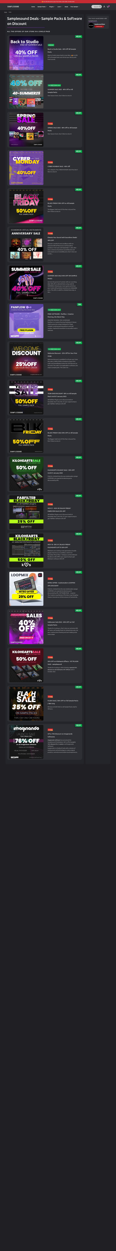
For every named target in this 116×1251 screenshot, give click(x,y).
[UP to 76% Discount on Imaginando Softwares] (26, 742)
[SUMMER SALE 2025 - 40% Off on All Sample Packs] (26, 91)
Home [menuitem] (33, 6)
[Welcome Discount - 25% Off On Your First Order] (26, 359)
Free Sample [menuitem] (74, 6)
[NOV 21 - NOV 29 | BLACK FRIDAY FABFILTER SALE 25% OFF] (26, 512)
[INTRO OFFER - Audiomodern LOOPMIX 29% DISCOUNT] (26, 589)
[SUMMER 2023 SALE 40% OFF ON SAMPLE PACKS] (26, 283)
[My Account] (104, 6)
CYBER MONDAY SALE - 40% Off (59, 166)
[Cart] (107, 6)
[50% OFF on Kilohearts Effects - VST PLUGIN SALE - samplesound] (26, 665)
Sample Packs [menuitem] (42, 6)
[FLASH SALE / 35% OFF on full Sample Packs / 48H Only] (26, 704)
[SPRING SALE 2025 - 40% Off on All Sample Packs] (26, 130)
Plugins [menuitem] (51, 6)
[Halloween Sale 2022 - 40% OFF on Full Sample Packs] (26, 627)
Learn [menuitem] (59, 6)
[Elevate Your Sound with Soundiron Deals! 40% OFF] (26, 244)
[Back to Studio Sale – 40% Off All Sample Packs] (26, 53)
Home (5, 12)
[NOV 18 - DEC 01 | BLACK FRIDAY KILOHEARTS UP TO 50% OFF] (26, 550)
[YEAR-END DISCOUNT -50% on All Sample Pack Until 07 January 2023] (26, 397)
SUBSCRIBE (99, 26)
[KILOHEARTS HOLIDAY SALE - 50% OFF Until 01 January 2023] (26, 474)
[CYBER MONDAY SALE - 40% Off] (26, 168)
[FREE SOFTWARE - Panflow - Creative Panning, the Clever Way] (26, 321)
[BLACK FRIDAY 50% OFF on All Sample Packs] (26, 206)
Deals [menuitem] (66, 6)
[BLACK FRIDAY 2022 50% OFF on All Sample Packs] (26, 436)
